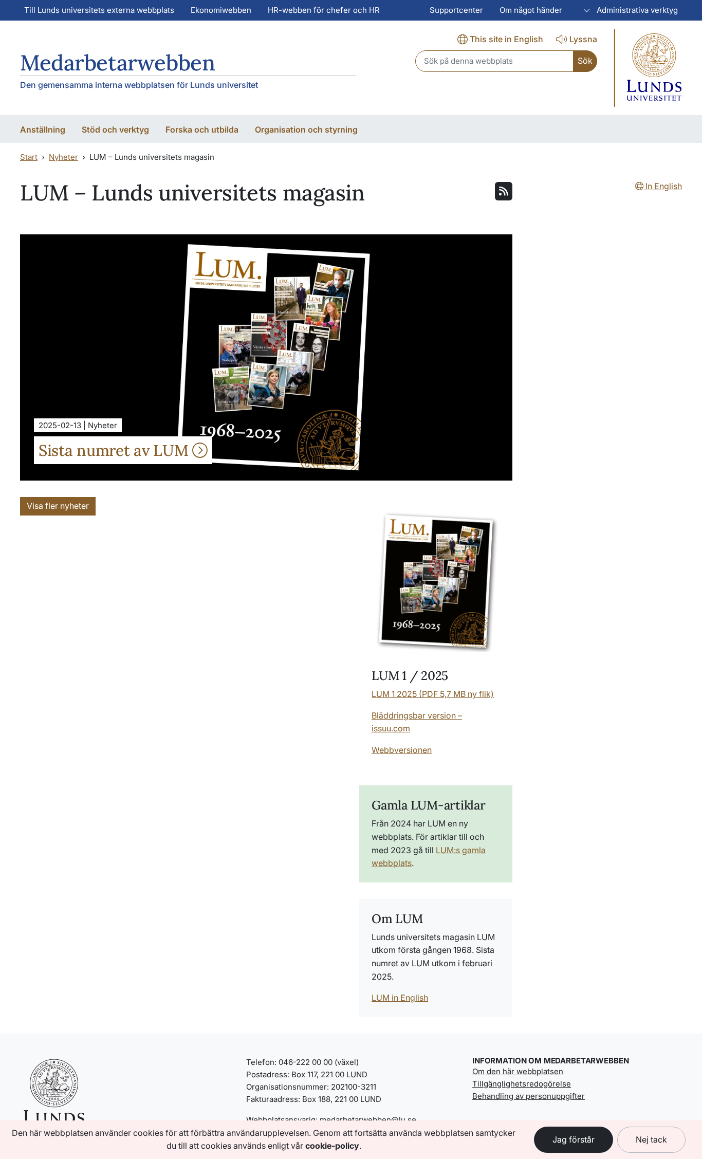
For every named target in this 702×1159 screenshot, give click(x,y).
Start (29, 157)
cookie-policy (332, 1145)
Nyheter (63, 157)
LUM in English (400, 997)
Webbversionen (402, 750)
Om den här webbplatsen (517, 1071)
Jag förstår (573, 1139)
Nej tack (651, 1139)
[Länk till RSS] (503, 190)
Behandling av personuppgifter (528, 1096)
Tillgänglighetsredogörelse (521, 1084)
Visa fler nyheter (58, 506)
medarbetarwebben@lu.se (368, 1120)
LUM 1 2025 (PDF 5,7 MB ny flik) (433, 694)
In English (662, 186)
